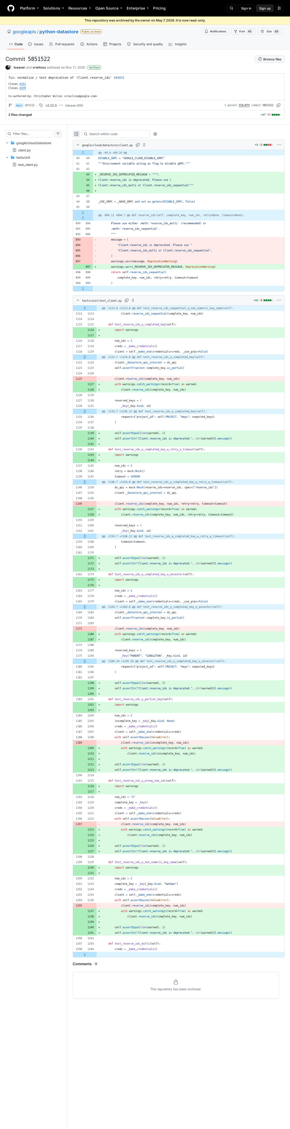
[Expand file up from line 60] (83, 152)
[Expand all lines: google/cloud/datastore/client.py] (144, 145)
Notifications (218, 31)
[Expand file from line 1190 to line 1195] (85, 661)
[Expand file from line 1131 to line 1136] (85, 411)
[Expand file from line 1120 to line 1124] (85, 357)
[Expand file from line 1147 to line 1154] (85, 482)
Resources (77, 8)
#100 (22, 88)
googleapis (24, 31)
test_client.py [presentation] (28, 165)
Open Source (106, 8)
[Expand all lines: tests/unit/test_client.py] (133, 300)
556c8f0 (244, 105)
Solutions (51, 8)
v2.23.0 (51, 105)
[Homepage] (10, 8)
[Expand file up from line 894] (83, 218)
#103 (119, 77)
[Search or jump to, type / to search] (231, 8)
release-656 (74, 105)
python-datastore (58, 31)
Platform (27, 8)
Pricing (159, 8)
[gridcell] (178, 152)
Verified (94, 67)
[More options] (279, 144)
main (19, 105)
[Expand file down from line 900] (83, 288)
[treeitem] (33, 146)
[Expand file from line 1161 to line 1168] (85, 536)
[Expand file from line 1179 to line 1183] (85, 607)
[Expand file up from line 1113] (85, 308)
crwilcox (39, 67)
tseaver (19, 67)
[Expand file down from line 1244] (85, 954)
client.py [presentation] (24, 150)
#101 (22, 84)
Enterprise (136, 8)
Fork (245, 31)
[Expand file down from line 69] (83, 212)
